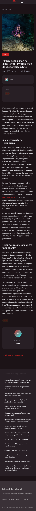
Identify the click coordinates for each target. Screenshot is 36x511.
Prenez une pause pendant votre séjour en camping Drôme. (15, 427)
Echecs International (12, 488)
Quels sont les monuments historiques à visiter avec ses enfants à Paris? (17, 421)
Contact (25, 499)
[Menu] (22, 1)
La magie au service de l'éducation (16, 439)
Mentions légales (14, 499)
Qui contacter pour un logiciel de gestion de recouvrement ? (15, 401)
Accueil (4, 9)
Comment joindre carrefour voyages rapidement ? (17, 414)
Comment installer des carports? (15, 450)
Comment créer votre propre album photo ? (17, 388)
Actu (10, 9)
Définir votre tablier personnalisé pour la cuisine (16, 445)
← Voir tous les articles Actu (12, 355)
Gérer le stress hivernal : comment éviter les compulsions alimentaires (17, 434)
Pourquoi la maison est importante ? (17, 461)
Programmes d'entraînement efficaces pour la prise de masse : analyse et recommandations (17, 468)
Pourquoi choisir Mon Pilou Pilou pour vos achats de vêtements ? (17, 394)
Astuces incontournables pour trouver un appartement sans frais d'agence (17, 381)
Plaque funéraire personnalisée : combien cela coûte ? (15, 407)
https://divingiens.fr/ (10, 197)
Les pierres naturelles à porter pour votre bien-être (17, 456)
